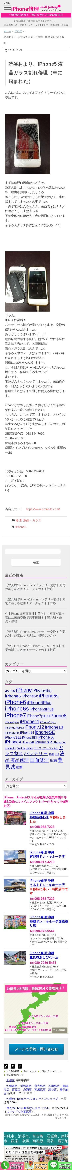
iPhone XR (43, 742)
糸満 (53, 760)
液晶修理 (19, 760)
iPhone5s (48, 695)
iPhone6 (15, 702)
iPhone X (46, 737)
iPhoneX (13, 742)
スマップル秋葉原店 (19, 1111)
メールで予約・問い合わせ (36, 1049)
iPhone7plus (37, 715)
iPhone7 (15, 715)
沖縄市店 (12, 1085)
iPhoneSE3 (29, 737)
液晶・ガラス (32, 520)
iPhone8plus (12, 722)
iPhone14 (27, 732)
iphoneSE (45, 732)
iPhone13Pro (12, 733)
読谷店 (52, 1089)
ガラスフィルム (50, 748)
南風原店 (40, 1089)
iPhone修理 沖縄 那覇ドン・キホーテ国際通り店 (49, 921)
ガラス (38, 748)
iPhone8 (57, 715)
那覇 (19, 767)
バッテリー (36, 753)
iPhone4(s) (42, 690)
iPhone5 (20, 527)
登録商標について (15, 1075)
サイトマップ (29, 1071)
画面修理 (39, 760)
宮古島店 (40, 1085)
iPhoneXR (28, 742)
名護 (51, 754)
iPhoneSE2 (13, 737)
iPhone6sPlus (42, 709)
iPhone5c (30, 696)
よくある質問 (12, 1071)
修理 (19, 520)
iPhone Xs (59, 742)
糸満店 (27, 1089)
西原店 (16, 1089)
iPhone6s (17, 708)
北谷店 (10, 1080)
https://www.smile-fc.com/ (43, 509)
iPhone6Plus (39, 702)
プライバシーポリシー (51, 1071)
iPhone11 (29, 721)
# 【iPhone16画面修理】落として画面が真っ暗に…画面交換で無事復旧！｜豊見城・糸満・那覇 (35, 617)
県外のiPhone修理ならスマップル (27, 1108)
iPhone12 (34, 727)
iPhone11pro (48, 722)
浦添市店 (26, 1085)
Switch (21, 748)
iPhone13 (54, 727)
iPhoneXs (10, 748)
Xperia (29, 748)
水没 (57, 754)
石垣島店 (54, 1085)
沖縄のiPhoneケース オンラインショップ (32, 1098)
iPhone (24, 690)
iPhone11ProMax (14, 727)
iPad (12, 690)
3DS (7, 691)
